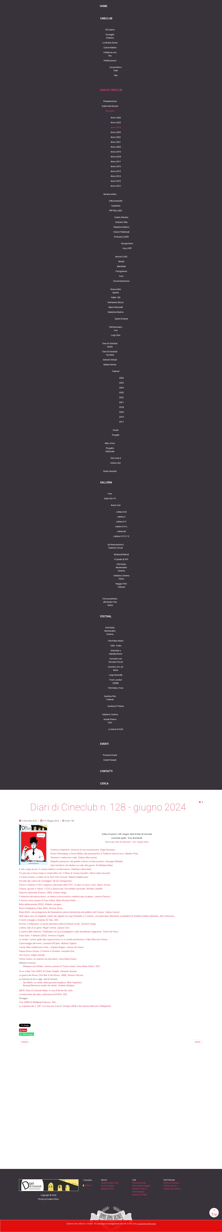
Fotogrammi (121, 271)
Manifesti (121, 266)
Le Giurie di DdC (115, 729)
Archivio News (107, 1186)
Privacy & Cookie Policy (48, 1199)
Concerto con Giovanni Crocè (116, 660)
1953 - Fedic (115, 645)
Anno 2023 (116, 132)
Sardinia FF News (116, 706)
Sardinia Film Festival (110, 698)
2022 (121, 397)
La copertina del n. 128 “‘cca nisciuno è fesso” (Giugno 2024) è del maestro (54, 1006)
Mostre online (110, 194)
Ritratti (121, 261)
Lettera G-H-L (121, 526)
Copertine (115, 206)
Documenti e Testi (116, 69)
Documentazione (121, 281)
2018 (121, 407)
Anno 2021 (116, 142)
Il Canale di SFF (121, 559)
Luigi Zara (115, 335)
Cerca (104, 783)
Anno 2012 (116, 186)
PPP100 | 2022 (115, 210)
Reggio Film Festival (121, 585)
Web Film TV (110, 498)
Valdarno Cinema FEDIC (121, 577)
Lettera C (121, 517)
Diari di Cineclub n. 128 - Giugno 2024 (131, 842)
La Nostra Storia (110, 42)
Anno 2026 (116, 117)
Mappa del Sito (107, 1189)
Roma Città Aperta (116, 291)
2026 (121, 378)
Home (103, 6)
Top (214, 1214)
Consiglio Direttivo (109, 36)
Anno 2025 (116, 122)
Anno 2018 (116, 156)
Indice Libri (116, 463)
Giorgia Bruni (127, 243)
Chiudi (139, 1224)
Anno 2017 (116, 161)
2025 (121, 383)
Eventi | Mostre (121, 217)
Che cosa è (116, 458)
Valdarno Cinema (110, 714)
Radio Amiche (110, 471)
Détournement (115, 201)
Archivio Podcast (171, 1183)
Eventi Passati (110, 760)
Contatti (106, 771)
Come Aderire (110, 47)
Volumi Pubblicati (121, 232)
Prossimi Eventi (110, 755)
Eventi (115, 430)
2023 (121, 392)
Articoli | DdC (121, 256)
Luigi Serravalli (115, 675)
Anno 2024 (116, 127)
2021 (121, 402)
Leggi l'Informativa (149, 1224)
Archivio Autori (170, 1186)
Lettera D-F (121, 521)
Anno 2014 (116, 176)
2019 (121, 417)
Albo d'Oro (110, 443)
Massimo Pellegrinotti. (100, 1006)
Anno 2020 (116, 147)
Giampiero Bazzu (116, 302)
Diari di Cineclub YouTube (110, 353)
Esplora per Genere (171, 1189)
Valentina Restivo (121, 227)
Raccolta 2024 (30, 821)
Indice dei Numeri (110, 106)
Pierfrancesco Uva (115, 328)
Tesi (116, 75)
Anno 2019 (116, 152)
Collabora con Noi (110, 54)
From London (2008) (115, 681)
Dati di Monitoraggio (141, 1186)
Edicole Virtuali (110, 359)
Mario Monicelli (116, 307)
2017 (121, 422)
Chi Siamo (110, 29)
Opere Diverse (121, 319)
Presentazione (110, 101)
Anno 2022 (116, 137)
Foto (121, 276)
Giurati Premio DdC (110, 721)
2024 (121, 387)
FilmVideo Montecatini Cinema (121, 567)
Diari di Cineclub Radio (110, 345)
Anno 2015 (116, 171)
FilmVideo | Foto (115, 688)
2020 (121, 412)
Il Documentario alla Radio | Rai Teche (110, 601)
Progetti (115, 435)
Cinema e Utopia (139, 1194)
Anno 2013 (116, 181)
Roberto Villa (121, 222)
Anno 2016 (116, 166)
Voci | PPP (127, 248)
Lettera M (121, 531)
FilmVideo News (115, 641)
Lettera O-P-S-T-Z (121, 536)
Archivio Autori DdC (109, 1183)
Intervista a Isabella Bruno (115, 652)
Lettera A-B (121, 512)
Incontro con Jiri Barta (115, 668)
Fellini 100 (115, 297)
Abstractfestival (121, 554)
